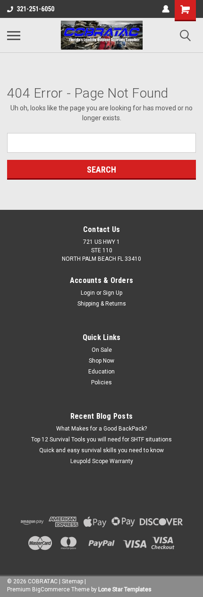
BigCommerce (51, 589)
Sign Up (112, 293)
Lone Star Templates (125, 589)
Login (88, 293)
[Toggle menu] (13, 35)
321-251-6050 (35, 9)
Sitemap (72, 581)
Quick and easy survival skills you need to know (101, 450)
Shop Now (101, 360)
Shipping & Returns (101, 303)
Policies (101, 382)
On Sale (102, 350)
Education (101, 371)
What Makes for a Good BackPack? (101, 428)
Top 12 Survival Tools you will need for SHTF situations (101, 439)
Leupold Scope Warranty (101, 461)
